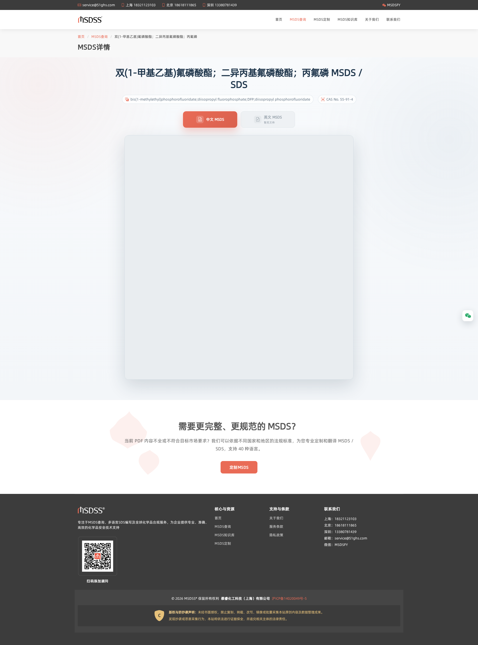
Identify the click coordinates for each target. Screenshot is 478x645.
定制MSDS (239, 467)
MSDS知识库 (348, 19)
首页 (278, 19)
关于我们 (372, 19)
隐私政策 (276, 535)
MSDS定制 (322, 19)
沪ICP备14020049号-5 (289, 598)
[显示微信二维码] (468, 315)
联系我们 (393, 19)
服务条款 (276, 526)
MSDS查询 (298, 19)
